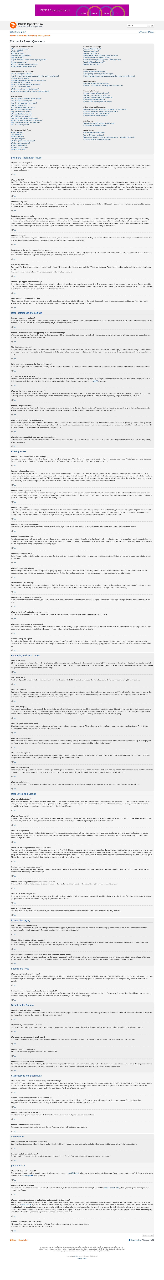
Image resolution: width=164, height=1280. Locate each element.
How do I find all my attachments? (95, 125)
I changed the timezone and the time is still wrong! (28, 80)
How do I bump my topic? (20, 125)
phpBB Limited (73, 1173)
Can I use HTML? (17, 134)
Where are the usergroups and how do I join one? (100, 55)
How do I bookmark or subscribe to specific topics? (101, 111)
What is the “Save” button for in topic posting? (27, 120)
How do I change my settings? (21, 74)
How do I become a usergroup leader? (96, 58)
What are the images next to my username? (26, 85)
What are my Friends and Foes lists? (96, 83)
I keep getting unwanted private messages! (98, 74)
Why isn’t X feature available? (93, 135)
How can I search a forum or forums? (96, 93)
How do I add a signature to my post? (24, 103)
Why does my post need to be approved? (25, 123)
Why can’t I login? (17, 58)
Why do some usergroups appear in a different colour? (102, 60)
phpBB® (75, 1256)
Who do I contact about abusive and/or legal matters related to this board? (109, 137)
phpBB (95, 381)
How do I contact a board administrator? (97, 139)
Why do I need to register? (20, 49)
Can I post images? (18, 139)
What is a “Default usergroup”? (94, 62)
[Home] (14, 25)
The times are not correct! (20, 78)
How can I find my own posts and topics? (97, 102)
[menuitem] (23, 32)
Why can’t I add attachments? (21, 114)
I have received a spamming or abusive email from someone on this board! (109, 76)
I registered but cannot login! (21, 55)
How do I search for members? (94, 100)
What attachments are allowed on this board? (99, 123)
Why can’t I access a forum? (20, 112)
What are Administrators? (92, 49)
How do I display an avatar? (20, 87)
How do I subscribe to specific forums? (96, 113)
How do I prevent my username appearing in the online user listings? (35, 76)
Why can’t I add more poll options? (23, 107)
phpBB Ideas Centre (111, 1188)
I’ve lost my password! (18, 62)
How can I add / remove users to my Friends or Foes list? (103, 86)
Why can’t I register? (18, 53)
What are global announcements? (23, 141)
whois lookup (26, 1205)
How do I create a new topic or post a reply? (26, 99)
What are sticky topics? (19, 145)
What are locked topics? (19, 147)
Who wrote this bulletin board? (94, 133)
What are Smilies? (17, 136)
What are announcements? (20, 143)
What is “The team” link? (91, 64)
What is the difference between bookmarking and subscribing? (105, 109)
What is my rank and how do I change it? (25, 89)
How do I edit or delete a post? (21, 101)
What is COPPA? (17, 51)
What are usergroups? (91, 53)
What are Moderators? (91, 51)
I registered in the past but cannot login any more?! (28, 60)
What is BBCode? (17, 132)
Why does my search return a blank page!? (98, 97)
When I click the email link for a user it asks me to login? (30, 91)
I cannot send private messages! (94, 72)
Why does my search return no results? (96, 95)
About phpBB (28, 1176)
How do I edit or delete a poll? (21, 109)
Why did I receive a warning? (21, 116)
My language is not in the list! (21, 82)
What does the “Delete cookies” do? (23, 66)
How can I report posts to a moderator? (24, 118)
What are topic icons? (18, 150)
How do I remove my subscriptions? (95, 116)
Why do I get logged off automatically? (24, 64)
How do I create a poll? (19, 105)
